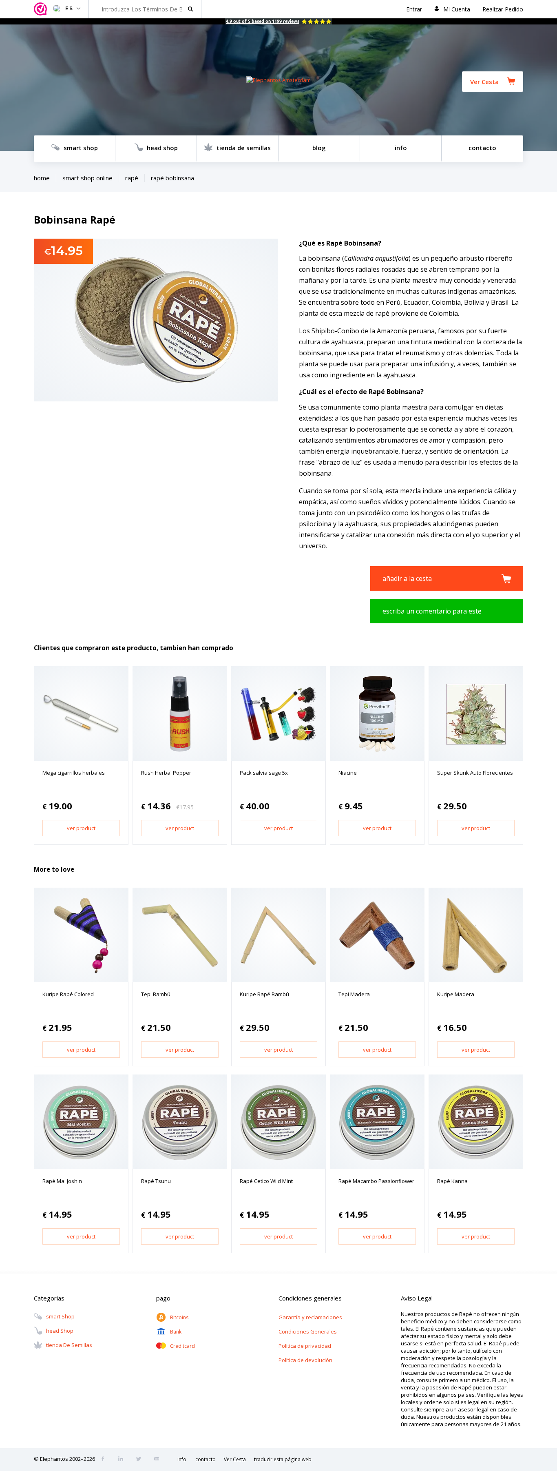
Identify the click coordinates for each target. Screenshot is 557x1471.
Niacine (347, 772)
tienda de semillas (244, 148)
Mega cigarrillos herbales (73, 772)
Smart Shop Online (87, 178)
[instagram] (123, 1459)
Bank (175, 1331)
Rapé (131, 178)
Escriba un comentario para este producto (432, 615)
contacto (482, 148)
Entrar (414, 9)
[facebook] (105, 1459)
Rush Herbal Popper (166, 772)
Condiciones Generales (307, 1331)
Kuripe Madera (455, 994)
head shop (162, 148)
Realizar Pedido (502, 9)
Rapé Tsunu (156, 1181)
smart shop (81, 148)
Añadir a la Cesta (407, 578)
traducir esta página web (283, 1459)
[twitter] (141, 1459)
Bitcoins (179, 1317)
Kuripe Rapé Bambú (264, 994)
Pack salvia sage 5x (264, 772)
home (42, 178)
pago (163, 1298)
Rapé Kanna (452, 1181)
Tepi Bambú (155, 994)
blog (319, 148)
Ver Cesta (484, 82)
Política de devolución (305, 1360)
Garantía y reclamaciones (310, 1317)
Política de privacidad (304, 1345)
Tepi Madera (354, 994)
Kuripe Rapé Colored (68, 994)
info (401, 148)
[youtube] (159, 1459)
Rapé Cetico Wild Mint (266, 1181)
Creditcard (182, 1346)
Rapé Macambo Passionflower (376, 1181)
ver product (81, 828)
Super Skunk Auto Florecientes (475, 772)
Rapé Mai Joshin (62, 1181)
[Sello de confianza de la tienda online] (41, 9)
